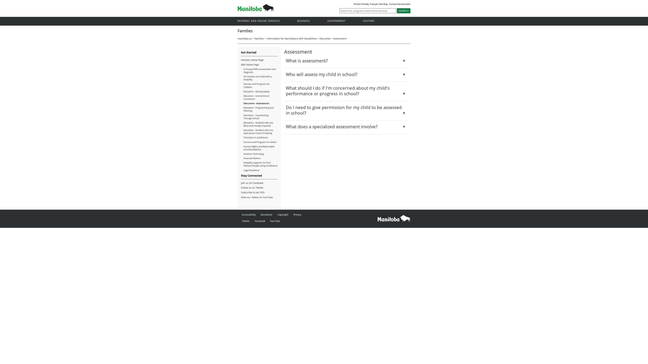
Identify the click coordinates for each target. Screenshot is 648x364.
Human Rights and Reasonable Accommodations (259, 148)
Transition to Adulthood (256, 137)
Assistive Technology (254, 153)
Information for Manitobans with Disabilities (292, 38)
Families (259, 38)
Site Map (383, 4)
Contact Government (399, 4)
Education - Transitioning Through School (256, 117)
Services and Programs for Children (257, 85)
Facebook (260, 221)
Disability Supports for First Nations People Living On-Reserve (260, 164)
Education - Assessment (333, 38)
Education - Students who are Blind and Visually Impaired (258, 124)
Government (336, 21)
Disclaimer (267, 214)
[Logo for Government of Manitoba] (256, 10)
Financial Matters (252, 158)
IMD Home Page (250, 64)
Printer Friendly (361, 4)
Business (303, 21)
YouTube (275, 221)
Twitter (246, 221)
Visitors (368, 21)
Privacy (297, 214)
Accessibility (249, 214)
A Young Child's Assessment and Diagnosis (260, 71)
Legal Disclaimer (252, 170)
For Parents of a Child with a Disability (258, 78)
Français (374, 4)
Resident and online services (259, 21)
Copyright (282, 214)
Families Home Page (252, 60)
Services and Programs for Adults (260, 142)
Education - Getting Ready (256, 91)
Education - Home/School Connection (256, 97)
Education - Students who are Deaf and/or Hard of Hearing (258, 132)
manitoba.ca (245, 38)
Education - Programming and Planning (259, 109)
